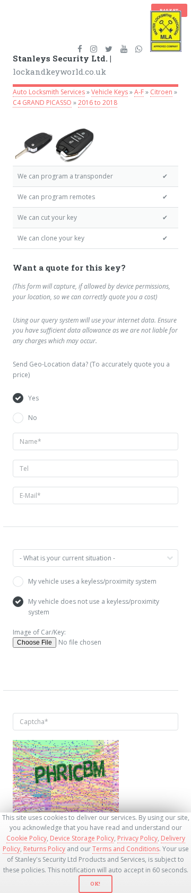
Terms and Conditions (125, 848)
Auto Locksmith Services (49, 91)
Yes (33, 398)
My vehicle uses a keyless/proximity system (92, 581)
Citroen (161, 91)
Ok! (95, 883)
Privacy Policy (137, 838)
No (32, 417)
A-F (139, 91)
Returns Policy (44, 848)
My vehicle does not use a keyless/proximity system (93, 607)
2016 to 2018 (97, 102)
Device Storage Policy (82, 838)
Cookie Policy (26, 838)
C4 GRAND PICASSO (42, 102)
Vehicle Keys (109, 91)
